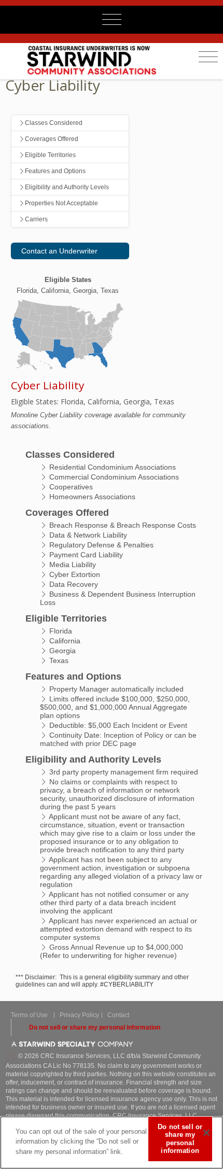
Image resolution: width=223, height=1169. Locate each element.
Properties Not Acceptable (61, 203)
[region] (111, 1142)
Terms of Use (29, 1015)
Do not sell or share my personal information (94, 1027)
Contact (118, 1015)
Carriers (36, 219)
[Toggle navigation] (208, 57)
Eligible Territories (50, 155)
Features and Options (55, 171)
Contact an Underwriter (59, 251)
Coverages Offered (51, 139)
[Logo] (98, 59)
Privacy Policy (79, 1015)
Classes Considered (53, 122)
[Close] (206, 1132)
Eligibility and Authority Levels (67, 187)
